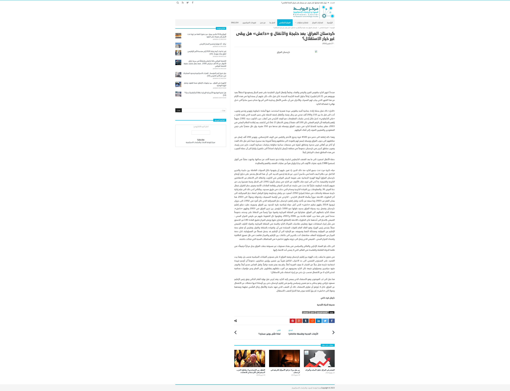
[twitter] (325, 321)
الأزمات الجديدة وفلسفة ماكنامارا (303, 332)
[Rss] (182, 2)
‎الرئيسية (332, 27)
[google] (299, 321)
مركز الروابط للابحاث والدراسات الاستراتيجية (200, 142)
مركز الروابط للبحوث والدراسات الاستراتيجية (306, 388)
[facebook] (332, 321)
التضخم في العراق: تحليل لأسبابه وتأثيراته (320, 370)
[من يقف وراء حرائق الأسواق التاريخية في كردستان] (284, 358)
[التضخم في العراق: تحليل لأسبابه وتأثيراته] (319, 358)
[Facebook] (192, 2)
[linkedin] (319, 321)
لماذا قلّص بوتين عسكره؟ (269, 332)
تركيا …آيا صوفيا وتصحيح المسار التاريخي (212, 44)
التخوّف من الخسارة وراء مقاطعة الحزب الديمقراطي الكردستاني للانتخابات (251, 371)
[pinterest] (293, 321)
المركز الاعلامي (323, 27)
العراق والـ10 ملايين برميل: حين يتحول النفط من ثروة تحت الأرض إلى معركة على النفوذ (206, 35)
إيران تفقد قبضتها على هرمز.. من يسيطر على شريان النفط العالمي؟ (303, 3)
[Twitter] (187, 2)
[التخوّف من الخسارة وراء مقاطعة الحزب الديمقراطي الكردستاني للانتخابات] (249, 358)
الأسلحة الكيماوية (322, 312)
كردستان (305, 312)
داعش (312, 312)
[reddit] (312, 321)
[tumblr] (306, 321)
